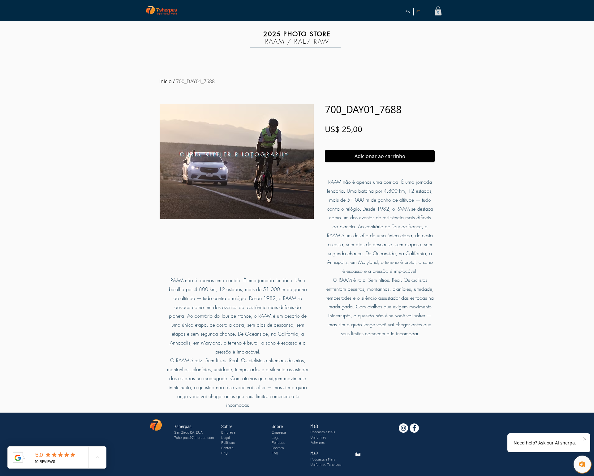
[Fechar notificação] (584, 439)
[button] (438, 10)
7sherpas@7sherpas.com (194, 437)
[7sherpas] (414, 428)
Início (165, 81)
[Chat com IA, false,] (582, 464)
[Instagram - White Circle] (403, 428)
